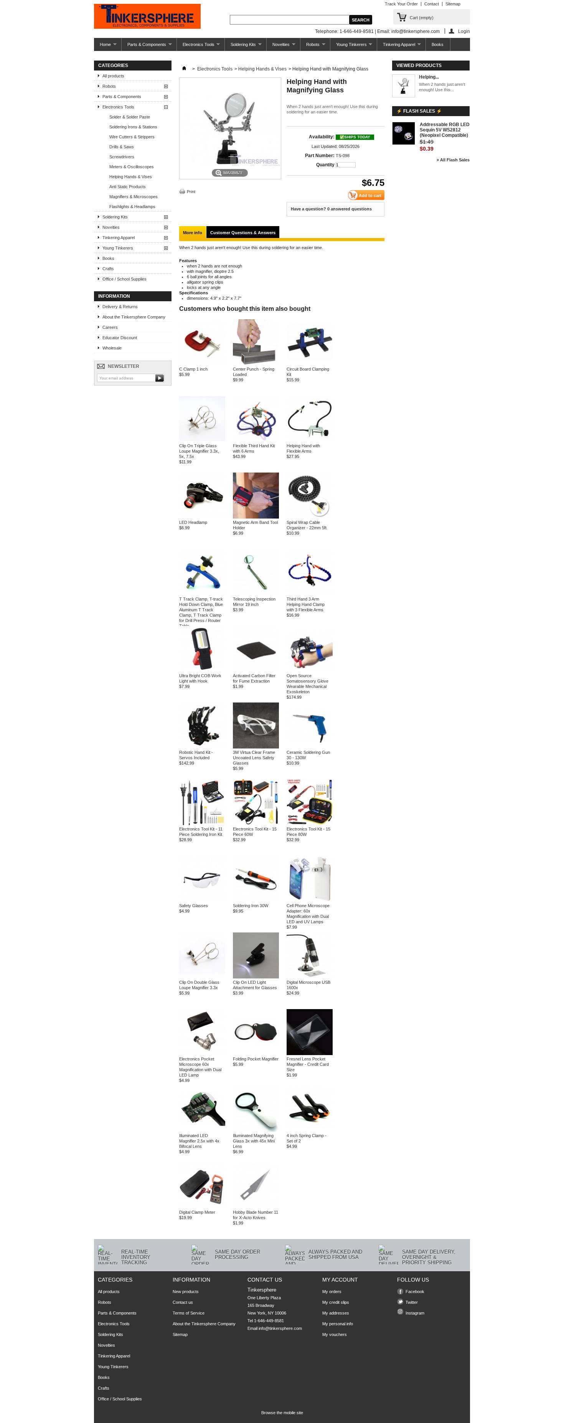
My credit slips (335, 1302)
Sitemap (452, 4)
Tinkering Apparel (396, 46)
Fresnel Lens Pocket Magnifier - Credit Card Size (308, 1064)
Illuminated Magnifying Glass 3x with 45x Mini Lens (254, 1141)
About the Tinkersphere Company (133, 317)
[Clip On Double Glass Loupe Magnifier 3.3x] (202, 977)
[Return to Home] (184, 69)
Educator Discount (119, 337)
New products (186, 1291)
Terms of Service (188, 1313)
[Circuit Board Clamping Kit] (310, 363)
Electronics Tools (195, 46)
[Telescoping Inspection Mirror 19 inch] (256, 593)
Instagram (415, 1313)
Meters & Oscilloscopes (131, 166)
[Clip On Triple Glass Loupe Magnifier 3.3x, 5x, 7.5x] (202, 440)
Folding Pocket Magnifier (256, 1059)
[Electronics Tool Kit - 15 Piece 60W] (256, 823)
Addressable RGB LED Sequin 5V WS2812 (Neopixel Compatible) (445, 130)
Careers (110, 327)
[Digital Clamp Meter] (202, 1207)
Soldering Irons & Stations (133, 127)
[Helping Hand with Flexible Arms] (310, 440)
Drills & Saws (121, 146)
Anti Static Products (127, 186)
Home (102, 46)
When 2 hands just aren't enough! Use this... (442, 87)
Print (191, 191)
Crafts (108, 268)
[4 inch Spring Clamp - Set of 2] (310, 1130)
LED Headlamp (193, 522)
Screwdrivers (121, 156)
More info (192, 232)
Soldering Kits (240, 46)
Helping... (429, 77)
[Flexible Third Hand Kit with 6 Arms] (256, 440)
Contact (431, 4)
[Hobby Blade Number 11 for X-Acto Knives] (256, 1207)
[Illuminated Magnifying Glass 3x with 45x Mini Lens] (256, 1130)
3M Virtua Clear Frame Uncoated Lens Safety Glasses (254, 757)
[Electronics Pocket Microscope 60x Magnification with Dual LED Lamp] (202, 1053)
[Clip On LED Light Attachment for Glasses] (256, 977)
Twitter (412, 1302)
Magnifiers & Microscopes (133, 196)
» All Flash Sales (453, 160)
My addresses (335, 1313)
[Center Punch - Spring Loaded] (256, 363)
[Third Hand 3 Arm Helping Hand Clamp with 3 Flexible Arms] (310, 593)
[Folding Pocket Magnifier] (256, 1053)
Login (464, 31)
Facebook (415, 1291)
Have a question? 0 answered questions (331, 209)
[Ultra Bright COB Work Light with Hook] (202, 670)
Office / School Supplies (124, 279)
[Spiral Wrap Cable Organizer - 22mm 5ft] (310, 517)
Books (438, 44)
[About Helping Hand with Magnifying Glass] (403, 86)
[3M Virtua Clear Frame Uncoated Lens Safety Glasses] (256, 747)
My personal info (337, 1323)
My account (340, 1280)
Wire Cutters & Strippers (132, 137)
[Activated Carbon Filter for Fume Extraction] (256, 670)
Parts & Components (144, 46)
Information (114, 296)
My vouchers (334, 1334)
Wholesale (112, 348)
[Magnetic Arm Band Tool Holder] (256, 517)
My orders (331, 1291)
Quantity (325, 164)
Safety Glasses (193, 905)
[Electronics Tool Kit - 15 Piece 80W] (310, 823)
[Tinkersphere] (147, 17)
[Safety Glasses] (202, 900)
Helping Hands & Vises (130, 176)
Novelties (278, 46)
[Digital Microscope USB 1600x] (310, 977)
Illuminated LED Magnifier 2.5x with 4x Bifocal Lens (199, 1141)
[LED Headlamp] (202, 517)
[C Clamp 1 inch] (202, 363)
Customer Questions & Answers (242, 232)
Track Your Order (401, 4)
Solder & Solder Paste (129, 117)
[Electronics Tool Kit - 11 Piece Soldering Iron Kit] (202, 823)
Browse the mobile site (282, 1412)
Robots (310, 46)
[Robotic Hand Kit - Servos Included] (202, 747)
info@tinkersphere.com (280, 1328)
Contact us (183, 1302)
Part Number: (320, 155)
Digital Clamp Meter (197, 1212)
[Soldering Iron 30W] (256, 900)
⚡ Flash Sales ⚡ (419, 111)
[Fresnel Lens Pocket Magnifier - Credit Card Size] (310, 1053)
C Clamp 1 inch (193, 369)
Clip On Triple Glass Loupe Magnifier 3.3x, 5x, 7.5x (199, 451)
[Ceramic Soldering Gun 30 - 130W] (310, 747)
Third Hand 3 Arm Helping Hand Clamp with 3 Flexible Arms (306, 604)
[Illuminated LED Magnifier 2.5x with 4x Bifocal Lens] (202, 1130)
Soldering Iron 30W (250, 905)
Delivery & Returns (120, 306)
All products (113, 76)
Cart (422, 17)
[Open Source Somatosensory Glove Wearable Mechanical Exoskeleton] (310, 670)
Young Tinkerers (348, 46)
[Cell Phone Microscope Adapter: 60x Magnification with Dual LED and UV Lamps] (310, 900)
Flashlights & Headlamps (132, 206)
